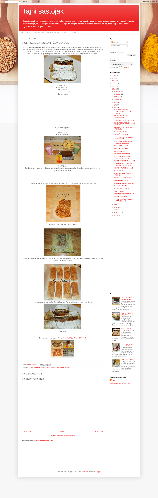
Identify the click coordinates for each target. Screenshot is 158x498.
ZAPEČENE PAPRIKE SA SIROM (124, 183)
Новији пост (27, 432)
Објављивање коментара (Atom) (44, 440)
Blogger (98, 472)
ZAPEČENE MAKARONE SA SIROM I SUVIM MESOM (123, 164)
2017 (114, 81)
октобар (117, 97)
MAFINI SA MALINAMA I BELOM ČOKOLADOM (124, 138)
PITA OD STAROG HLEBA (122, 154)
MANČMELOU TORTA (121, 148)
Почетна (62, 432)
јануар (116, 215)
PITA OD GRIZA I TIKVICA (122, 146)
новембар (117, 94)
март (116, 210)
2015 (114, 86)
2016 (114, 83)
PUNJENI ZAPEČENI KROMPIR (124, 194)
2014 (114, 89)
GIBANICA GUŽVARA (120, 196)
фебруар (117, 212)
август (116, 102)
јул (115, 105)
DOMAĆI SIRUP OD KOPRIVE (123, 168)
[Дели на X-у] (45, 365)
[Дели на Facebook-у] (47, 365)
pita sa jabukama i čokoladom (62, 367)
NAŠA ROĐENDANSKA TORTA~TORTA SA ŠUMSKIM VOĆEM (124, 111)
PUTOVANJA (25, 33)
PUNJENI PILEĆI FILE (121, 180)
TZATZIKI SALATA (119, 191)
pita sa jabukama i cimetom (46, 367)
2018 (114, 78)
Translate (126, 67)
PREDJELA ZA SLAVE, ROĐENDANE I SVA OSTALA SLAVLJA (56, 33)
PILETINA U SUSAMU (120, 186)
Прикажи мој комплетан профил (120, 383)
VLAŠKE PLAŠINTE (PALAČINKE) (124, 161)
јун (115, 107)
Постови (116, 42)
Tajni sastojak (43, 11)
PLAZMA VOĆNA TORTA (121, 188)
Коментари (117, 46)
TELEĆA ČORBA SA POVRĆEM (124, 120)
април (116, 207)
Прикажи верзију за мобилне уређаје (63, 435)
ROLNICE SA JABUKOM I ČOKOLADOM (122, 116)
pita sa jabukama (33, 367)
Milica (114, 380)
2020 (114, 75)
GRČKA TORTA (126, 328)
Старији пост (98, 432)
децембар (117, 91)
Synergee (85, 472)
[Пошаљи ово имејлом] (41, 365)
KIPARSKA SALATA (127, 359)
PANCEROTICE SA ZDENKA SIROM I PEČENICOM (123, 142)
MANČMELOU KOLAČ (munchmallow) (128, 298)
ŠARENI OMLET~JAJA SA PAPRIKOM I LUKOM (122, 157)
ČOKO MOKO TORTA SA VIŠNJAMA (128, 345)
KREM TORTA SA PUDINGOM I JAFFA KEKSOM (123, 200)
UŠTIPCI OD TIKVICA (120, 132)
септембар (117, 99)
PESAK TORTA (118, 170)
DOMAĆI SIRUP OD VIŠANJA (123, 178)
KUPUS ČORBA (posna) (121, 134)
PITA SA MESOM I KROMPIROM (127, 314)
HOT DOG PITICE (119, 151)
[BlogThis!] (43, 365)
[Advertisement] (62, 111)
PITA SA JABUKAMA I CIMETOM (74, 338)
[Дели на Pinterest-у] (50, 365)
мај (115, 204)
